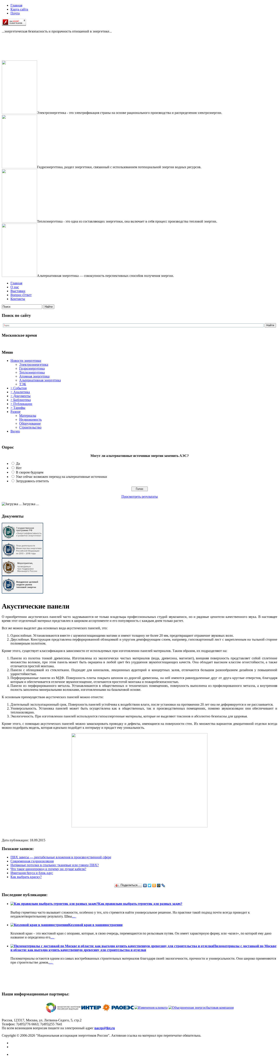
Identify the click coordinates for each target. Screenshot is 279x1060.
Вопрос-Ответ (21, 295)
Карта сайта (19, 9)
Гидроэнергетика (32, 368)
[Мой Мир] (159, 885)
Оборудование (30, 423)
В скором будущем (29, 472)
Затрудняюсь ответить (32, 481)
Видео (15, 431)
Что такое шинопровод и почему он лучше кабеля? (48, 869)
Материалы (27, 415)
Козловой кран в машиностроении (95, 925)
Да (18, 463)
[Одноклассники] (154, 885)
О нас (14, 287)
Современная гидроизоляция (32, 861)
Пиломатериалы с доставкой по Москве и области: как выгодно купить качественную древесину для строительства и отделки (143, 948)
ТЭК (22, 384)
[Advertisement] (23, 50)
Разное (15, 411)
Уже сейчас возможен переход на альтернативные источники (61, 477)
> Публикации (21, 404)
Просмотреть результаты (139, 496)
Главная (16, 5)
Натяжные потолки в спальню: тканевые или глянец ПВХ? (54, 865)
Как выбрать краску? (26, 877)
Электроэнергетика (33, 364)
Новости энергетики (25, 360)
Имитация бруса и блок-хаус (31, 873)
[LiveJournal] (163, 885)
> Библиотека (20, 400)
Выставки (17, 291)
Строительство (30, 427)
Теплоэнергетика (32, 372)
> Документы (20, 396)
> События (18, 388)
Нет (19, 468)
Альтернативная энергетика (40, 380)
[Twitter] (149, 885)
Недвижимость (30, 419)
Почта (15, 13)
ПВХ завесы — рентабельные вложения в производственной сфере (60, 857)
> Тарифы (17, 408)
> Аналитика (20, 392)
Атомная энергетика (34, 376)
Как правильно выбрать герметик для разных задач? (140, 904)
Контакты (17, 299)
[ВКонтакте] (145, 885)
